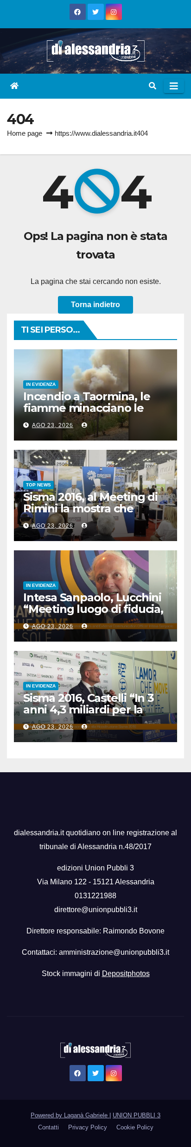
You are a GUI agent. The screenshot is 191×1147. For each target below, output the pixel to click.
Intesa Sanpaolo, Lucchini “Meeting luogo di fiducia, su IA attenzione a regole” (93, 609)
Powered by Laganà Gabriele (70, 1115)
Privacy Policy (87, 1127)
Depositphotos (126, 973)
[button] (152, 86)
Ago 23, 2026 (52, 425)
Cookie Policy (134, 1127)
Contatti (48, 1127)
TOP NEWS (38, 484)
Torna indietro (95, 305)
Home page (24, 133)
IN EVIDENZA (41, 384)
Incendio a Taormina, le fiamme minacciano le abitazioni (86, 408)
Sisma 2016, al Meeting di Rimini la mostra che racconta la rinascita (90, 508)
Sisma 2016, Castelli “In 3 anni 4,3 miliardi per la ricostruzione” (88, 709)
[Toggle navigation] (174, 86)
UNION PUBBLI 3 (136, 1115)
